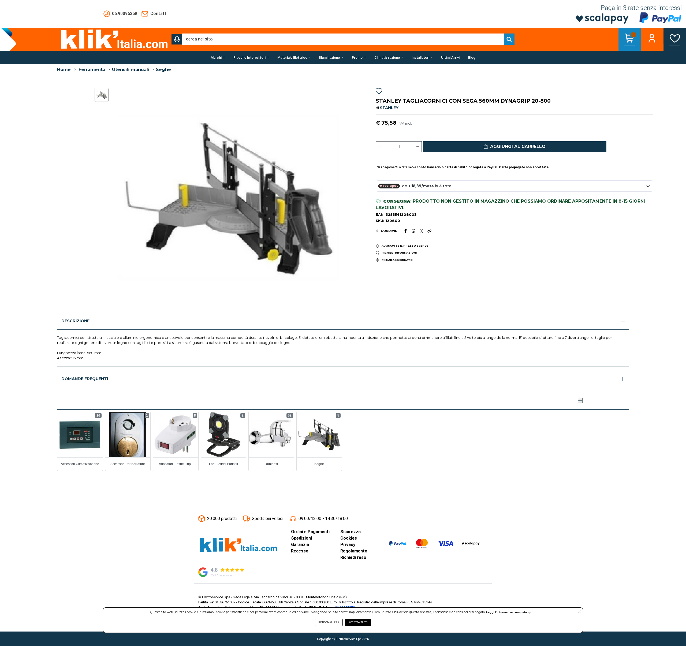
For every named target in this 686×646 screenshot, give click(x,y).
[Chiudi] (580, 400)
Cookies (348, 538)
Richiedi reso (353, 557)
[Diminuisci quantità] (379, 147)
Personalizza (328, 622)
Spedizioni (301, 538)
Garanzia (300, 544)
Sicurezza (350, 531)
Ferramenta (92, 69)
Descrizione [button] (75, 320)
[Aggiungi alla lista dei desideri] (379, 92)
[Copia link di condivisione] (429, 231)
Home (64, 69)
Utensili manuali (130, 69)
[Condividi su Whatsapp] (413, 231)
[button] (177, 39)
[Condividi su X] (421, 231)
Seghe (163, 69)
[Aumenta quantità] (418, 147)
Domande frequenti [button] (84, 378)
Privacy (347, 544)
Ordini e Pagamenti (310, 531)
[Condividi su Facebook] (405, 231)
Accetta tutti (358, 622)
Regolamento (353, 551)
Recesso (299, 551)
